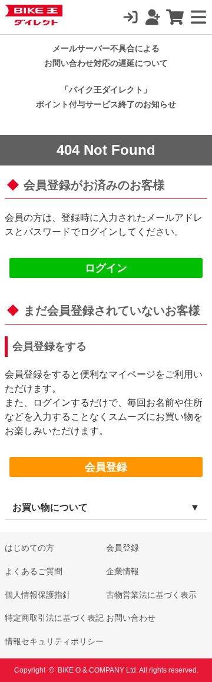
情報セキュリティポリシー (54, 641)
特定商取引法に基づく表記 (54, 618)
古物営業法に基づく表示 (151, 595)
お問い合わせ (130, 618)
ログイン (106, 268)
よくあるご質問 (33, 571)
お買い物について (50, 507)
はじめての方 (29, 547)
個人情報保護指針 (38, 595)
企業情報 (122, 571)
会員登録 (106, 467)
